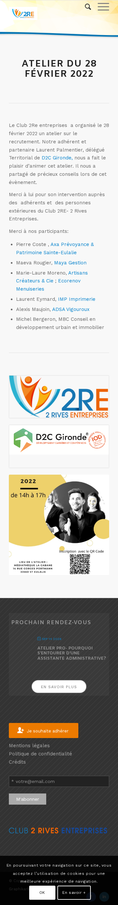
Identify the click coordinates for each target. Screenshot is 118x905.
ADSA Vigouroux (70, 309)
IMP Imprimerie (76, 299)
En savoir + (74, 892)
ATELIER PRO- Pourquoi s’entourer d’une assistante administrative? (71, 653)
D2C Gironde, (57, 158)
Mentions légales (29, 746)
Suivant (103, 525)
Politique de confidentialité (40, 754)
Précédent (15, 525)
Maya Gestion (70, 263)
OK (42, 892)
